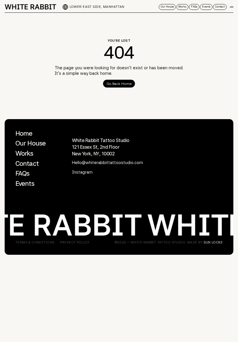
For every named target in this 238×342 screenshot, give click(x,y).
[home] (31, 6)
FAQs (22, 173)
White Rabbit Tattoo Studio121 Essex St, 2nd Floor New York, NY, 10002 (100, 147)
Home (24, 133)
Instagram (82, 172)
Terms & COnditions (35, 242)
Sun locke (213, 242)
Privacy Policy (74, 242)
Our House (30, 143)
